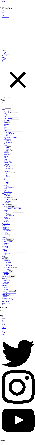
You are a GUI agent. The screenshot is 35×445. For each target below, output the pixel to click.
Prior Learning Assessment (7, 267)
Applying (4, 258)
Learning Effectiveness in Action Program (7, 298)
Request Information (4, 13)
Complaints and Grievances (6, 291)
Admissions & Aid (4, 11)
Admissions (3, 319)
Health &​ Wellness (5, 236)
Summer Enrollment (8, 176)
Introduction (4, 109)
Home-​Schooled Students (7, 260)
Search (2, 61)
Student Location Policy (7, 253)
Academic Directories (5, 229)
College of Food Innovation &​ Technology (10, 167)
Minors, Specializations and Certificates (8, 184)
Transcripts (5, 190)
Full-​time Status (6, 179)
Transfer (5, 52)
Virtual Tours (3, 333)
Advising (5, 113)
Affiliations (4, 226)
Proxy (6, 123)
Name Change (5, 130)
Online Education (6, 232)
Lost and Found (6, 217)
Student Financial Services (7, 218)
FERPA (5, 122)
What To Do (7, 134)
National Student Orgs (6, 54)
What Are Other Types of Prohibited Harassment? (11, 133)
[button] (17, 96)
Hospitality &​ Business (6, 231)
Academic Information (4, 238)
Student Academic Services (6, 301)
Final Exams (5, 158)
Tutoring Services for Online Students (8, 221)
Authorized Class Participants (7, 154)
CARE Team (5, 211)
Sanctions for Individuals (8, 201)
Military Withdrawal (8, 148)
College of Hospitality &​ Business (9, 168)
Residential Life (6, 198)
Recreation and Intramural (8, 195)
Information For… (5, 17)
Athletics (3, 12)
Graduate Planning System (7, 180)
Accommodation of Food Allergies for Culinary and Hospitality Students (13, 207)
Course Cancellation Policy (7, 171)
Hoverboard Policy (6, 128)
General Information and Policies (6, 112)
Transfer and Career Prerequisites (8, 192)
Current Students (5, 55)
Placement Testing (6, 185)
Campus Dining (6, 210)
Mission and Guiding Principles (6, 224)
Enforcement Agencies (8, 136)
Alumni (4, 59)
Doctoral (7, 173)
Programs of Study (4, 234)
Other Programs (4, 237)
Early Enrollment (6, 289)
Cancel (1, 444)
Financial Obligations (6, 124)
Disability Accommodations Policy (8, 120)
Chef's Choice (3, 324)
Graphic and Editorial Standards (7, 126)
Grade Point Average (6, 159)
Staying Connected (5, 110)
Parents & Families (5, 57)
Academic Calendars (5, 239)
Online (2, 102)
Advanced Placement (6, 259)
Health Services (6, 197)
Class (5, 170)
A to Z (2, 60)
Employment (3, 326)
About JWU (3, 223)
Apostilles (5, 169)
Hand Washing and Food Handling (8, 162)
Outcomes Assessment (6, 164)
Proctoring (5, 188)
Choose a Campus (2, 99)
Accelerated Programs (5, 246)
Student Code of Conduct (7, 199)
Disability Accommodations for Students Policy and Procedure (9, 293)
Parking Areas (7, 115)
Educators (4, 56)
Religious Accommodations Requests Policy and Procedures (10, 137)
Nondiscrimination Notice (6, 227)
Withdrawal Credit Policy (7, 287)
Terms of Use (3, 332)
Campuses (4, 225)
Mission (2, 331)
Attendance (5, 242)
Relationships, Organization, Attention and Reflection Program (10, 299)
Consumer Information (4, 325)
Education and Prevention (8, 140)
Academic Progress (5, 278)
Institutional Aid (6, 281)
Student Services (5, 204)
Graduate (7, 175)
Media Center (3, 330)
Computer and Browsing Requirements (8, 118)
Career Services (3, 323)
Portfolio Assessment (8, 269)
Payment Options (5, 285)
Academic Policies (5, 150)
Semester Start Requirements (7, 139)
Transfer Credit (6, 270)
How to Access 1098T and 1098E (8, 129)
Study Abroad (7, 213)
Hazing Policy (5, 127)
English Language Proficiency (9, 262)
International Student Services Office (10, 215)
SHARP (7, 183)
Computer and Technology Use (6, 292)
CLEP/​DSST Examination (8, 186)
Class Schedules (6, 156)
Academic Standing (6, 152)
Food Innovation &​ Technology (7, 230)
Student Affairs (4, 193)
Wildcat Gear (3, 334)
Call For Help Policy (6, 116)
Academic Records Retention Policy (8, 241)
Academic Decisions (6, 151)
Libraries (5, 216)
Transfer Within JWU (6, 191)
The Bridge (5, 209)
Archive (2, 304)
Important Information (6, 111)
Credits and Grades (6, 243)
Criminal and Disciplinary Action (9, 142)
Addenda (4, 222)
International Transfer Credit (9, 265)
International (5, 53)
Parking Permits (7, 114)
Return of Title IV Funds (8, 149)
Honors (4, 249)
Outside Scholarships (6, 282)
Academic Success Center (6, 295)
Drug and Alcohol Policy (7, 121)
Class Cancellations (6, 155)
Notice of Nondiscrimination (9, 132)
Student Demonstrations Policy (7, 144)
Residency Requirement (5, 254)
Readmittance (5, 244)
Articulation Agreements (5, 276)
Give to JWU (3, 15)
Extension (7, 174)
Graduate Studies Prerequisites (7, 161)
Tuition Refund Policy (6, 286)
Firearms (5, 125)
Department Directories (5, 233)
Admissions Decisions (5, 272)
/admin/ (2, 103)
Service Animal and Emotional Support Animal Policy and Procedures (13, 208)
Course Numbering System (6, 247)
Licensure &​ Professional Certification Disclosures (8, 252)
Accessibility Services (6, 206)
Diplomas (5, 178)
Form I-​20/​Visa (7, 264)
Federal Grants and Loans (7, 280)
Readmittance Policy (6, 165)
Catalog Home (3, 1)
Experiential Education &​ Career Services (7, 248)
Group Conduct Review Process (9, 200)
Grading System (6, 160)
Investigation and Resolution (9, 135)
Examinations (7, 263)
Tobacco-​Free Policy (6, 145)
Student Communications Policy (7, 143)
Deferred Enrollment (6, 273)
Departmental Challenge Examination (10, 187)
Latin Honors (5, 251)
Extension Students (6, 288)
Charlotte (5, 58)
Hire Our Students (4, 328)
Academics (3, 10)
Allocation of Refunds (8, 147)
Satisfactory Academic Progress (7, 138)
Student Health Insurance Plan (7, 220)
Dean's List (7, 181)
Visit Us (2, 14)
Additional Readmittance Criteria (9, 166)
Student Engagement (6, 202)
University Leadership (5, 228)
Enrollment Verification (6, 157)
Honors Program (7, 182)
